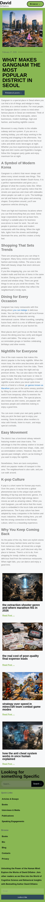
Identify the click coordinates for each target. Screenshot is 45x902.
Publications (8, 816)
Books (5, 804)
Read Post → (8, 615)
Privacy (5, 859)
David (5, 2)
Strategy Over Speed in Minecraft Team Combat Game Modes (21, 706)
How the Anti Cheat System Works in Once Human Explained (19, 756)
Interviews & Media (11, 810)
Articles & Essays (10, 799)
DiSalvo (4, 6)
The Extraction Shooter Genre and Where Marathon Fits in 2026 (21, 607)
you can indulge (20, 310)
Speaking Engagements (13, 821)
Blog (4, 847)
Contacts (6, 853)
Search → (37, 784)
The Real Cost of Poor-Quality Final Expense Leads (20, 657)
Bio (3, 842)
